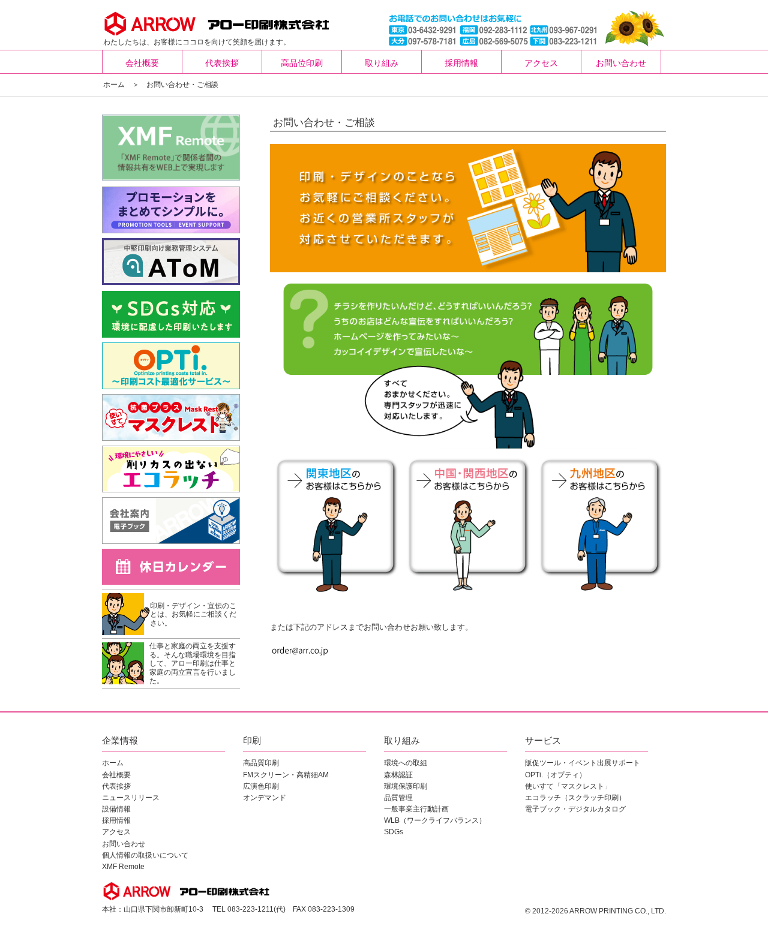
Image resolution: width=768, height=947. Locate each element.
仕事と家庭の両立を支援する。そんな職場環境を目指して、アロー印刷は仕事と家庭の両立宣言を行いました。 (192, 663)
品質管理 (398, 797)
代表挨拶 (222, 63)
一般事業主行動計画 (416, 809)
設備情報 (116, 809)
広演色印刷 (261, 786)
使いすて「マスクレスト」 (568, 786)
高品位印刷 (302, 63)
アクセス (541, 63)
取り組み (381, 63)
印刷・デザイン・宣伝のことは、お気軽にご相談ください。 (193, 614)
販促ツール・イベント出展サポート (582, 763)
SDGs (393, 832)
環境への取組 (405, 763)
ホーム (114, 84)
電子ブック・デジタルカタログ (575, 809)
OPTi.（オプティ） (555, 775)
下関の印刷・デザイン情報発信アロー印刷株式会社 (187, 22)
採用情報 (461, 63)
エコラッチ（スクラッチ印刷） (575, 797)
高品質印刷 (261, 763)
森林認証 (398, 775)
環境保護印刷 (405, 786)
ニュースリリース (131, 797)
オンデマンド (264, 797)
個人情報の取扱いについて (145, 855)
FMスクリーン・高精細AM (286, 775)
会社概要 (142, 63)
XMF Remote (123, 866)
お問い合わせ (621, 63)
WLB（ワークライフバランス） (435, 820)
